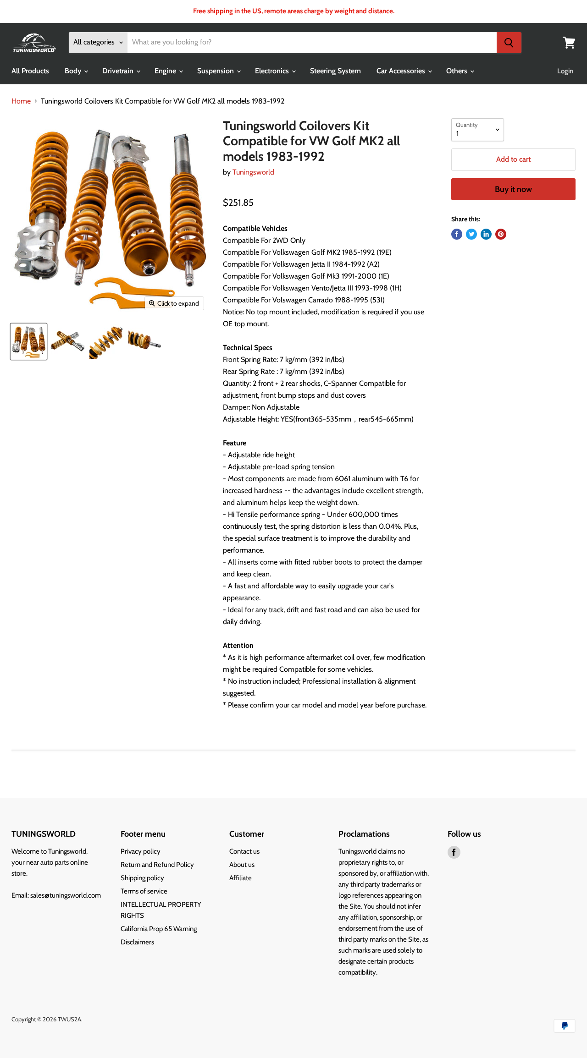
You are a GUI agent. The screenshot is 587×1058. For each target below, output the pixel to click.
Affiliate (240, 878)
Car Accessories (402, 70)
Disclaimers (137, 942)
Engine (166, 70)
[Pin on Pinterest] (500, 234)
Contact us (244, 851)
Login (565, 71)
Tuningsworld (253, 172)
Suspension (216, 70)
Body (74, 70)
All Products (30, 70)
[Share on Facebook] (456, 234)
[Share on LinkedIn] (486, 234)
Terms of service (144, 891)
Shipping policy (142, 878)
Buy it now (513, 189)
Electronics (273, 70)
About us (242, 865)
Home (21, 101)
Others (457, 70)
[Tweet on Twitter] (471, 234)
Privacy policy (141, 851)
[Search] (509, 42)
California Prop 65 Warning (159, 929)
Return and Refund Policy (157, 865)
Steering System (335, 70)
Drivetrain (118, 70)
